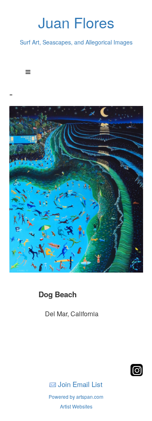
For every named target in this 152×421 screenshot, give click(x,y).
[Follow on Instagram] (136, 374)
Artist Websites (76, 406)
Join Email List (80, 384)
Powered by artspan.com (76, 396)
